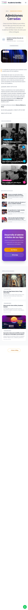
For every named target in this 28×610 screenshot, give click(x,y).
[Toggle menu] (25, 2)
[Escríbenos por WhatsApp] (25, 607)
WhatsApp (15, 255)
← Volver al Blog (14, 350)
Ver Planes (14, 250)
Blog (7, 11)
